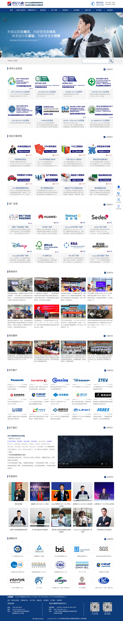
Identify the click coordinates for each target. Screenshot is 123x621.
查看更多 (109, 336)
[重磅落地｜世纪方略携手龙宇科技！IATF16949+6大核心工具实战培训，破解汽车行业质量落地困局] (73, 305)
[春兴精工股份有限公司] (60, 377)
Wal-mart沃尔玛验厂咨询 (73, 227)
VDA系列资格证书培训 (47, 159)
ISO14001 (27, 441)
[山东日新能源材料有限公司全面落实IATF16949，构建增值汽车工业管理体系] (20, 341)
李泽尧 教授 (18, 504)
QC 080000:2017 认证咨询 (100, 120)
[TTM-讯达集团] (81, 377)
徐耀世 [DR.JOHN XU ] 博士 (40, 504)
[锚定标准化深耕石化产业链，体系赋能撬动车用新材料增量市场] (20, 305)
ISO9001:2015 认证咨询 (73, 92)
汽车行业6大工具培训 (73, 159)
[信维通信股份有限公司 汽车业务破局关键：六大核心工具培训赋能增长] (100, 305)
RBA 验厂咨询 (74, 256)
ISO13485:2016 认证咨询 (20, 120)
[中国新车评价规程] (39, 391)
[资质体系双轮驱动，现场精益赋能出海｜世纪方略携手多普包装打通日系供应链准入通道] (20, 278)
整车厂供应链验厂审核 (20, 227)
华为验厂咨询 (47, 227)
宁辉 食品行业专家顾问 (104, 529)
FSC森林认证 (47, 256)
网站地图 (83, 618)
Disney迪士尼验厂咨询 (20, 256)
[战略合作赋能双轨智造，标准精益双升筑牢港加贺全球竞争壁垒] (46, 341)
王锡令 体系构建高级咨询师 (18, 529)
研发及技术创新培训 (100, 159)
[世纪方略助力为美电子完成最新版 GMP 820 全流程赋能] (100, 278)
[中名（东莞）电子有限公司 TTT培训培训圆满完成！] (73, 341)
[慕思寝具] (103, 391)
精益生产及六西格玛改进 (74, 188)
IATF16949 (11, 441)
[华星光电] (39, 406)
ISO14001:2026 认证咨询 (47, 92)
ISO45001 (34, 441)
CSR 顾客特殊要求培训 (20, 188)
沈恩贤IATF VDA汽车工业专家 (104, 504)
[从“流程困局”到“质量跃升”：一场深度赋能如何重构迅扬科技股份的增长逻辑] (46, 278)
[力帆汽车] (81, 406)
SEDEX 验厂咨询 (100, 227)
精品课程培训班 (100, 188)
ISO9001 (19, 441)
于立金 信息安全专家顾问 (40, 529)
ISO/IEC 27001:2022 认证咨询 (73, 120)
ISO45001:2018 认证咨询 (100, 92)
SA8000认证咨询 (47, 120)
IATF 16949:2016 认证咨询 (20, 92)
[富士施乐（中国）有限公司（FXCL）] (39, 377)
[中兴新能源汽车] (103, 377)
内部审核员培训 (20, 159)
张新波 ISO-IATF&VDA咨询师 (82, 504)
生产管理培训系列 (47, 188)
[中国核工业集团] (17, 406)
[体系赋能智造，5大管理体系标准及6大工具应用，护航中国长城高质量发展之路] (46, 305)
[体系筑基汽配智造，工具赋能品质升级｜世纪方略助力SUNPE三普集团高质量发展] (73, 278)
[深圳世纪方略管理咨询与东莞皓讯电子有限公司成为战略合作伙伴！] (100, 341)
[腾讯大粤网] (81, 391)
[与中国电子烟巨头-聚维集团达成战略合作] (103, 406)
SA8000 (49, 441)
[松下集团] (17, 377)
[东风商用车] (17, 391)
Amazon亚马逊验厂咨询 (100, 256)
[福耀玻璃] (60, 406)
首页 (8, 600)
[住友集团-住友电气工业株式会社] (60, 391)
